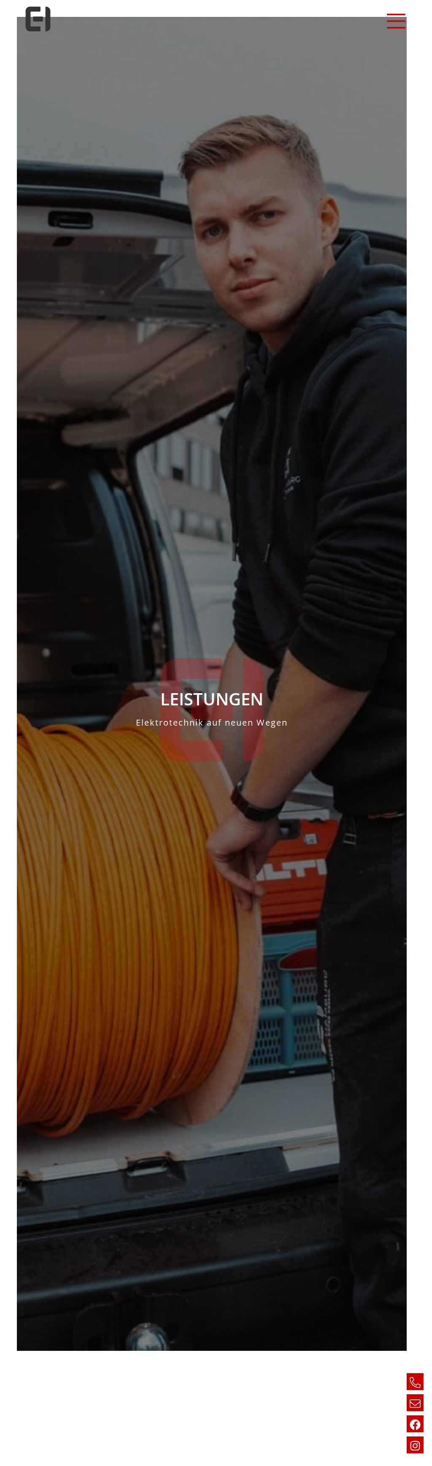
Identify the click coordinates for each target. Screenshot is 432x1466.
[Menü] (394, 21)
